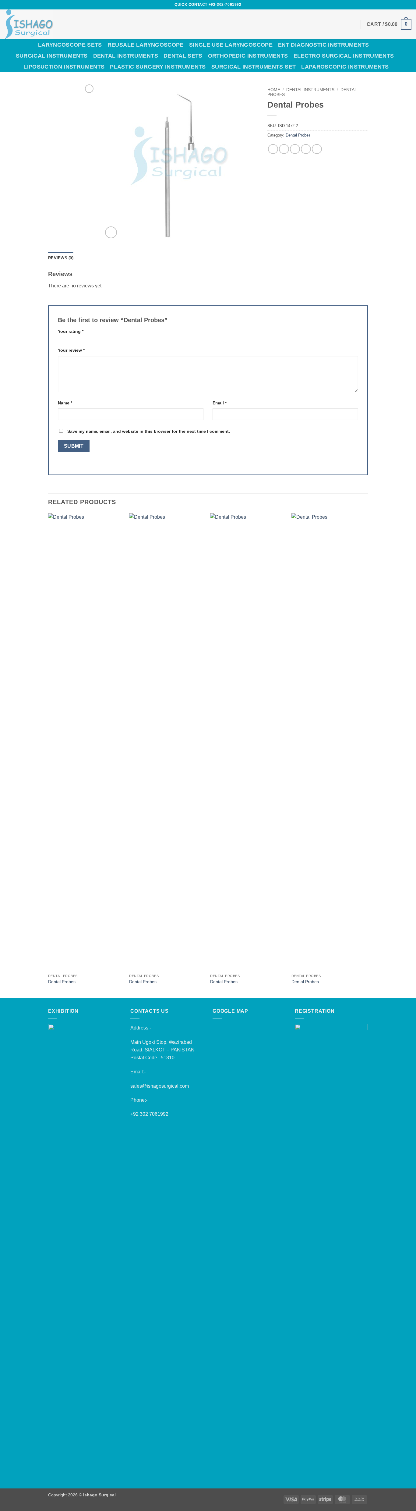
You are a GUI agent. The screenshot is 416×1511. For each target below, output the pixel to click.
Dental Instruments (125, 56)
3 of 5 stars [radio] (80, 341)
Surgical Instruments (52, 56)
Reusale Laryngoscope (146, 45)
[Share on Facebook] (273, 149)
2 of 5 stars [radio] (67, 341)
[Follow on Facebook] (373, 4)
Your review (71, 350)
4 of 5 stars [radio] (96, 341)
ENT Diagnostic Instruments (323, 45)
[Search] (408, 55)
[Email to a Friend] (295, 149)
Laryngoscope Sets (70, 45)
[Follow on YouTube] (408, 4)
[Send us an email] (391, 4)
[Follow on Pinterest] (397, 4)
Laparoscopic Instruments (345, 67)
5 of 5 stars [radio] (116, 341)
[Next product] (89, 88)
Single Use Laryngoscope (231, 45)
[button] (389, 24)
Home (273, 89)
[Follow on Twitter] (385, 4)
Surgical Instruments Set (253, 67)
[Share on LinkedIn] (317, 149)
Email (220, 402)
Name (65, 402)
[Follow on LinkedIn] (402, 4)
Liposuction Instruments (63, 67)
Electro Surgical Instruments (344, 56)
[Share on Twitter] (284, 149)
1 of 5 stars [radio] (59, 341)
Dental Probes (298, 135)
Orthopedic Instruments (248, 56)
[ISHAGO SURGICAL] (71, 24)
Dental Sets (183, 56)
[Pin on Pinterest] (306, 149)
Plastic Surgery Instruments (158, 67)
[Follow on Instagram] (379, 4)
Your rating (70, 331)
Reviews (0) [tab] (60, 258)
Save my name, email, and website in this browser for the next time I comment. (148, 431)
